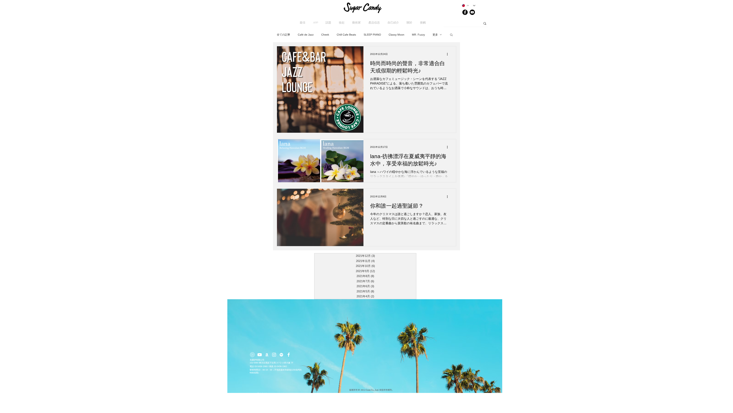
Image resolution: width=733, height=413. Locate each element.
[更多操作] (448, 54)
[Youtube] (472, 12)
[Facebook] (465, 12)
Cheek (325, 34)
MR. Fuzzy (418, 34)
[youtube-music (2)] (252, 354)
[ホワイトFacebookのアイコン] (288, 354)
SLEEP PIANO (372, 34)
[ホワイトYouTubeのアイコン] (259, 354)
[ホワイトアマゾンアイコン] (267, 354)
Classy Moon (396, 34)
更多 (435, 34)
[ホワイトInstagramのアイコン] (274, 354)
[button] (451, 35)
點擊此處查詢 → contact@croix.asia (271, 394)
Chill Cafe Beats (346, 34)
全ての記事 (283, 34)
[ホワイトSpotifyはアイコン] (281, 354)
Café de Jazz (306, 34)
